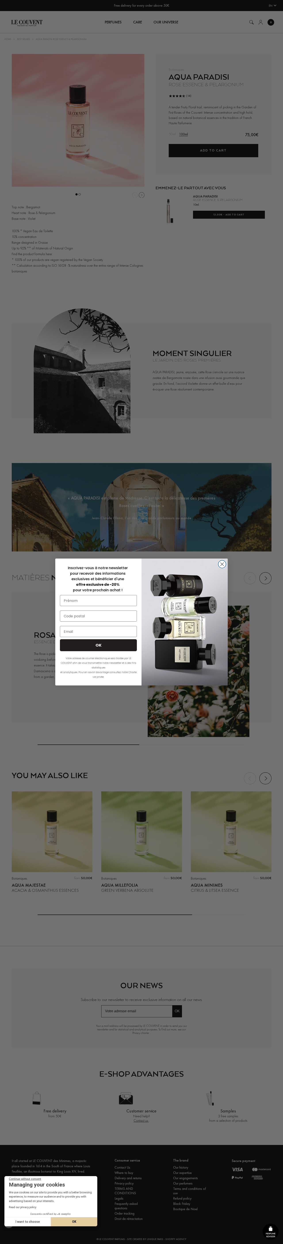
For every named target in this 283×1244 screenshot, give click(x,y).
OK (74, 1221)
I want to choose (27, 1221)
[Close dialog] (222, 564)
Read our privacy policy (22, 1207)
